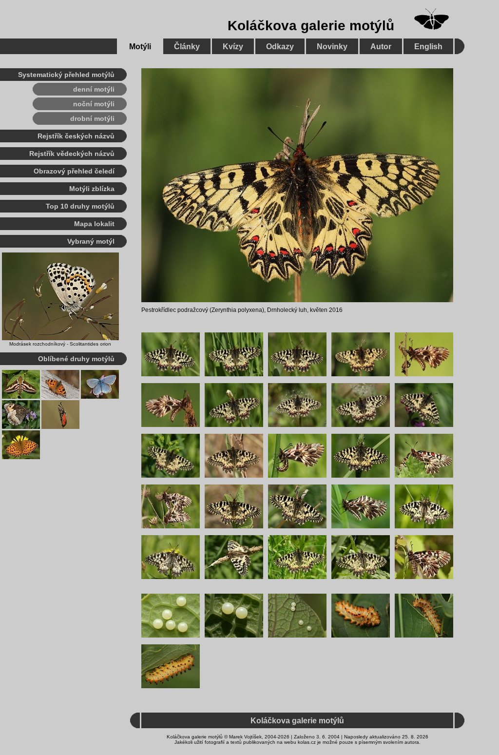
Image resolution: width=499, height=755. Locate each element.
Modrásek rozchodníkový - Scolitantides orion (60, 344)
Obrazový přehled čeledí (74, 171)
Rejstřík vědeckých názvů (72, 153)
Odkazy (280, 46)
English (428, 46)
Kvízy (233, 46)
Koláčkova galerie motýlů (311, 25)
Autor (380, 46)
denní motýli (94, 89)
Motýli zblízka (92, 189)
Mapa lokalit (94, 224)
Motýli (140, 46)
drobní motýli (92, 118)
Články (187, 46)
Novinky (332, 46)
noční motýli (94, 104)
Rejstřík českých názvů (76, 136)
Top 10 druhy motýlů (80, 206)
